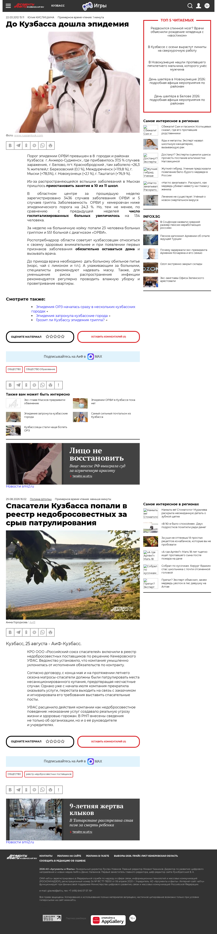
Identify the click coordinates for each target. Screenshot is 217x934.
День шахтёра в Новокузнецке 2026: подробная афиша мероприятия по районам (177, 83)
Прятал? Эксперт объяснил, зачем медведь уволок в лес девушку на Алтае (184, 583)
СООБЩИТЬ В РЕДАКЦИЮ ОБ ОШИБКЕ (62, 860)
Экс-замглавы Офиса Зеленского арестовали (182, 280)
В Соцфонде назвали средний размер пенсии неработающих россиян (180, 224)
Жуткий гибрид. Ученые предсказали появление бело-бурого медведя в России (186, 172)
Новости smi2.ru (20, 486)
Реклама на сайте (69, 856)
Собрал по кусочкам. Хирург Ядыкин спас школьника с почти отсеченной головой (186, 569)
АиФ (32, 622)
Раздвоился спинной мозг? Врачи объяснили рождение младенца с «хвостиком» (177, 32)
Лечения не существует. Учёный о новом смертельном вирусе (183, 198)
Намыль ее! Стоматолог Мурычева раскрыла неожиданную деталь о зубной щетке (184, 513)
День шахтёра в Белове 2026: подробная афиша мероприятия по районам (177, 100)
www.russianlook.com (28, 135)
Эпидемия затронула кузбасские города (72, 316)
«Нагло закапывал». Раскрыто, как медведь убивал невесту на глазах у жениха (185, 186)
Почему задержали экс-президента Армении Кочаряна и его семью (183, 251)
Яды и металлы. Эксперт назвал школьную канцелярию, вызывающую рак (182, 144)
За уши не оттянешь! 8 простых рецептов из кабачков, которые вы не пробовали (186, 541)
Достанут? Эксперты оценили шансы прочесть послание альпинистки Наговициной (186, 158)
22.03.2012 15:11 (15, 17)
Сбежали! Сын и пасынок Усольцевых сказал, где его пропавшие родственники (186, 130)
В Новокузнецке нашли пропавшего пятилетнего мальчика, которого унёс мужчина (177, 66)
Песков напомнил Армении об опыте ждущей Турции (185, 237)
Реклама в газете (97, 856)
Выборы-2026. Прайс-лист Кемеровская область (146, 856)
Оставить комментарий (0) (108, 336)
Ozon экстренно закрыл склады (181, 264)
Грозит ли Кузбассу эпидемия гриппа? (70, 320)
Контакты (45, 856)
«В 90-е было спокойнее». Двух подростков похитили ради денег (183, 525)
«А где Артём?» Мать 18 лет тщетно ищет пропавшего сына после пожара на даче (184, 555)
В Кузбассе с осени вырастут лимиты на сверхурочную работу (177, 48)
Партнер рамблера (76, 918)
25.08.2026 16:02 (16, 499)
